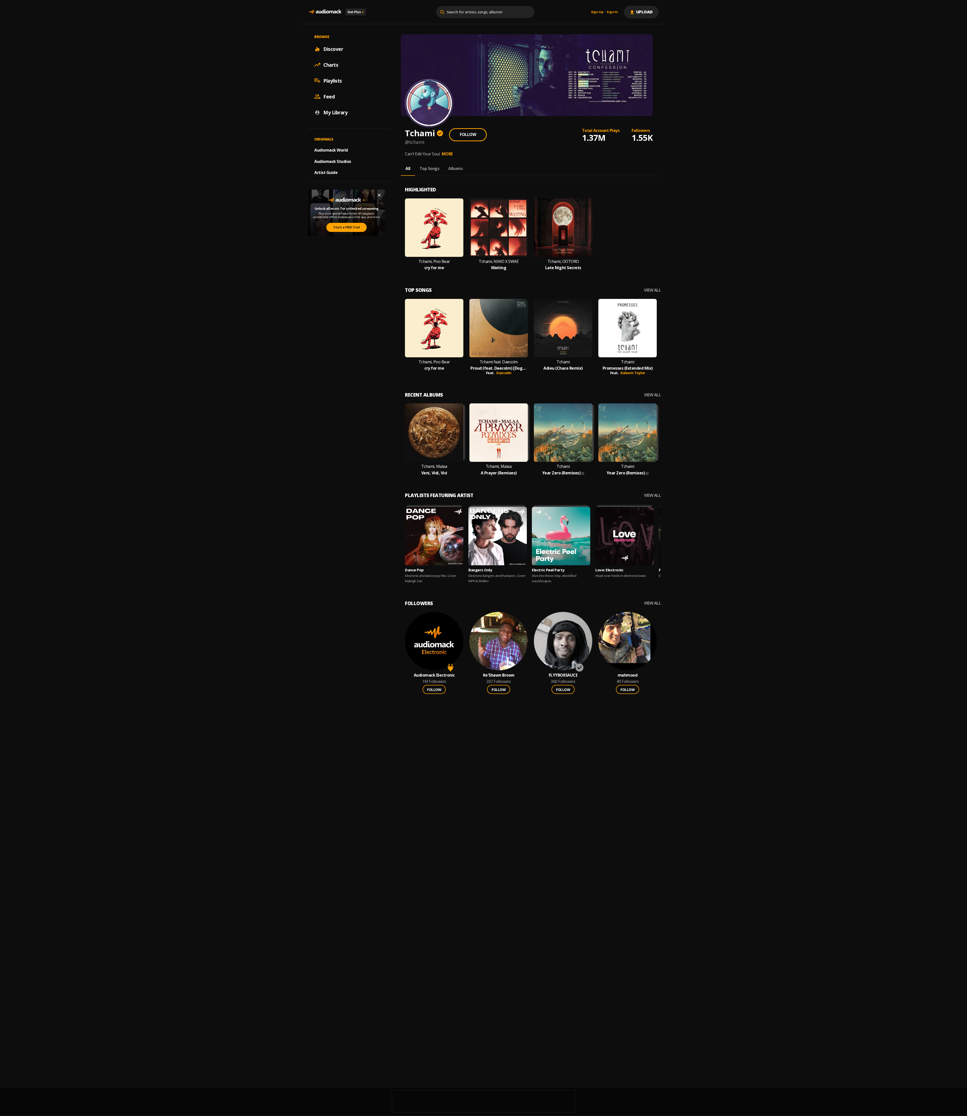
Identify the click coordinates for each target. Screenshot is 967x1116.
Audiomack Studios (332, 161)
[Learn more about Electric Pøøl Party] (561, 536)
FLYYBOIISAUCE (563, 675)
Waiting (498, 267)
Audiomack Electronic (434, 675)
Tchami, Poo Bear (434, 261)
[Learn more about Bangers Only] (497, 536)
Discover (333, 49)
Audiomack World (331, 150)
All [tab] (407, 168)
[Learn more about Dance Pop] (434, 536)
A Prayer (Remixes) (499, 473)
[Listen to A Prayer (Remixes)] (498, 432)
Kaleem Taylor (632, 372)
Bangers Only (480, 569)
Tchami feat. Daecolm (499, 362)
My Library (335, 112)
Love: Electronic (609, 569)
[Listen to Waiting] (498, 227)
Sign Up (597, 12)
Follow (468, 134)
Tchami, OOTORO (563, 261)
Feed (329, 96)
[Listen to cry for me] (434, 227)
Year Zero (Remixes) (561, 473)
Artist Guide (325, 172)
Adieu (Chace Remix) (563, 368)
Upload (644, 12)
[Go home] (324, 12)
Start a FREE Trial (346, 227)
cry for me (434, 267)
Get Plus (356, 12)
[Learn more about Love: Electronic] (624, 536)
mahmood (628, 675)
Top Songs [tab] (429, 168)
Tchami (563, 362)
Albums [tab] (455, 168)
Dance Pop (414, 569)
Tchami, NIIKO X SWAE (499, 261)
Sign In (612, 12)
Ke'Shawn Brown (498, 675)
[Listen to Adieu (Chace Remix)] (563, 328)
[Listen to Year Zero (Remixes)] (563, 432)
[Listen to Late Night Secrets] (563, 227)
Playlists (332, 80)
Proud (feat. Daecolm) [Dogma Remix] (498, 368)
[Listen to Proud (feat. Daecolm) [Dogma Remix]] (498, 328)
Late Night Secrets (563, 267)
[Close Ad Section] (379, 195)
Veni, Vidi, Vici (434, 473)
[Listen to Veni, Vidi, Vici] (434, 432)
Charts (330, 64)
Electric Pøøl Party (548, 569)
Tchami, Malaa (434, 466)
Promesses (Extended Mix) (628, 368)
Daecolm (503, 372)
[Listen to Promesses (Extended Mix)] (627, 328)
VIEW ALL (652, 290)
